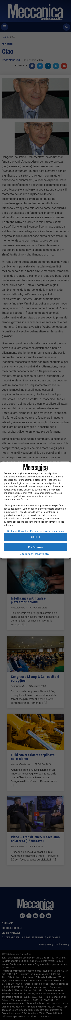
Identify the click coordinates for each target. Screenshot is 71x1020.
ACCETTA (35, 537)
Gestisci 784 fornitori (17, 531)
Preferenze (35, 547)
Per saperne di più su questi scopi (47, 531)
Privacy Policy (42, 554)
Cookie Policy (26, 554)
